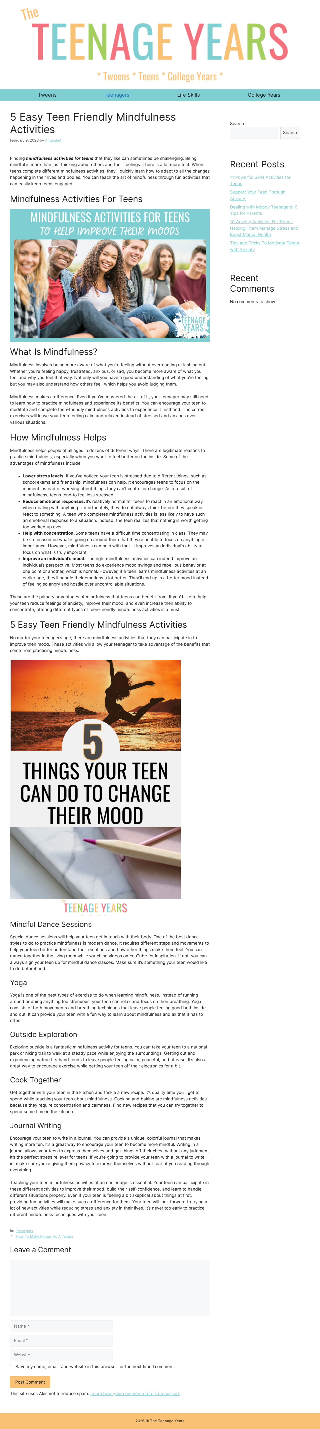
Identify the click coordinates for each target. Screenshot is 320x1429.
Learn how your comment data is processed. (135, 1393)
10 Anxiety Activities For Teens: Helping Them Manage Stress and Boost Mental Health (264, 228)
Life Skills (188, 95)
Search (237, 123)
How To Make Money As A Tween (44, 1236)
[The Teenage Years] (160, 44)
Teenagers (116, 95)
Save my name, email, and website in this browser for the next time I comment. (95, 1366)
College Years (264, 95)
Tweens (47, 95)
